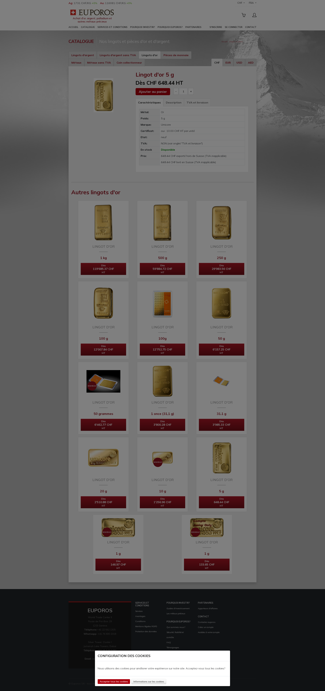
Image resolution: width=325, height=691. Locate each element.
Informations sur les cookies (149, 681)
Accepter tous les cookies (114, 681)
